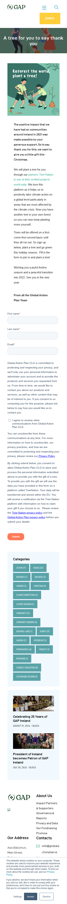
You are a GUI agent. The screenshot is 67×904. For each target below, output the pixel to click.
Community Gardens (26, 622)
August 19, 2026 (21, 725)
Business (21, 577)
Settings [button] (18, 896)
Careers (21, 586)
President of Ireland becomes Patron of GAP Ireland (30, 758)
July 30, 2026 (20, 767)
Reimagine (22, 658)
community (23, 613)
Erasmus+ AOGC (24, 631)
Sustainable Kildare (26, 676)
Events (45, 631)
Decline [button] (46, 896)
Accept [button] (30, 896)
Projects (44, 649)
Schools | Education (27, 667)
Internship (40, 640)
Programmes (23, 649)
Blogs (38, 567)
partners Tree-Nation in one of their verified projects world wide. (33, 179)
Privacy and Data (47, 823)
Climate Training (25, 604)
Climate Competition (27, 595)
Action (21, 567)
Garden (21, 640)
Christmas (40, 586)
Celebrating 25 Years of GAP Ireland (30, 718)
